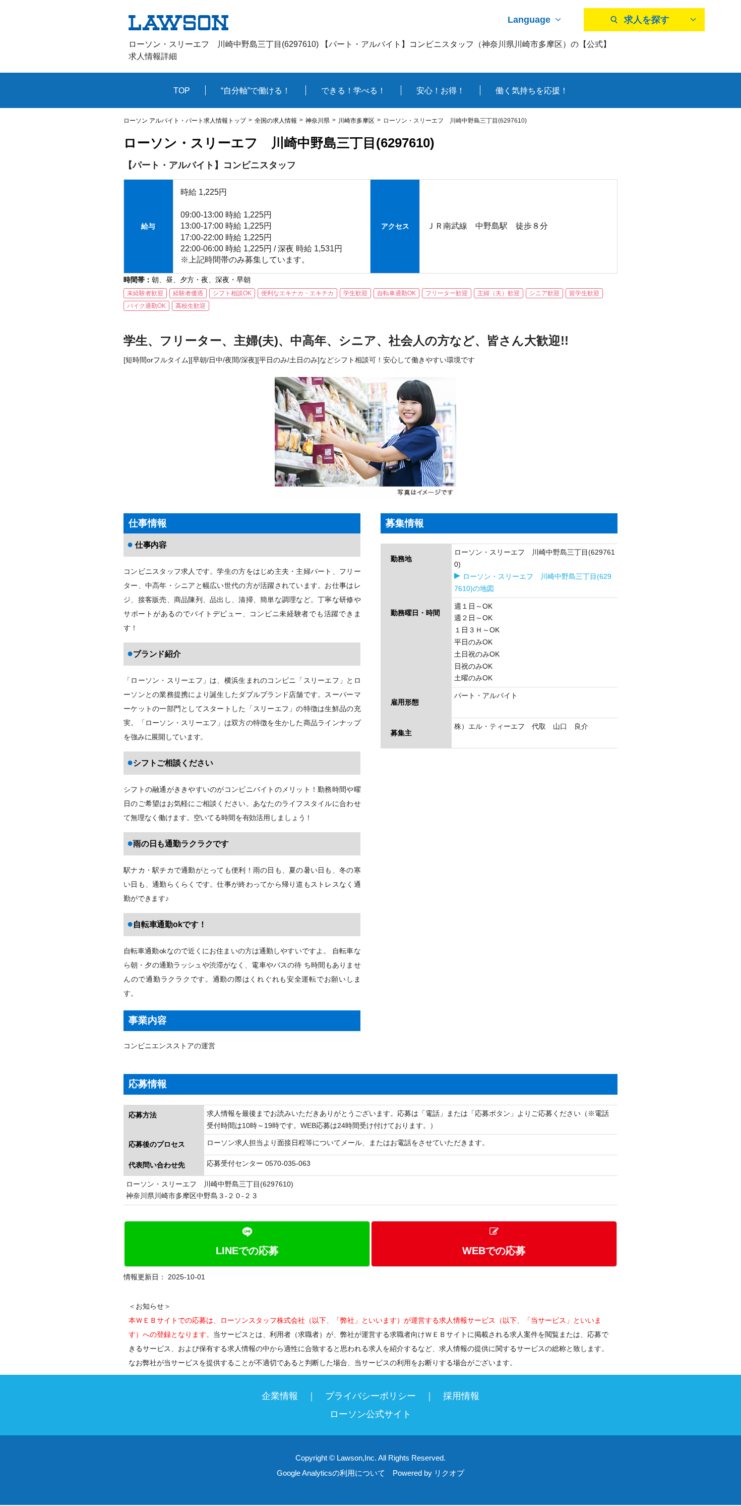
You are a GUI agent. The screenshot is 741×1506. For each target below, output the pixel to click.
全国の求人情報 (276, 120)
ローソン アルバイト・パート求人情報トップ (185, 120)
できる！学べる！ (353, 90)
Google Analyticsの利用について (331, 1473)
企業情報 (280, 1396)
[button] (371, 1243)
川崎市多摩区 (356, 120)
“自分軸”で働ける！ (255, 90)
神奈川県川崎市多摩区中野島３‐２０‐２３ (192, 1196)
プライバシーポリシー (370, 1396)
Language (529, 20)
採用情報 (461, 1396)
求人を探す (646, 20)
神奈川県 (317, 120)
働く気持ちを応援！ (532, 90)
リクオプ (449, 1473)
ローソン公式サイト (370, 1414)
